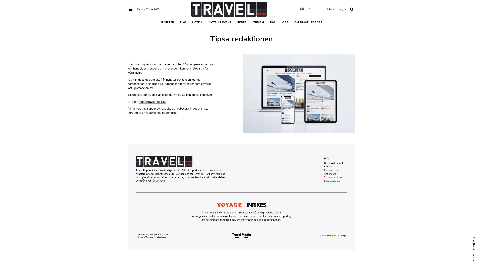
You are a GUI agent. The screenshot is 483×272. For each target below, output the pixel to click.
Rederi (242, 22)
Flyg (183, 22)
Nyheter (167, 22)
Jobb (284, 22)
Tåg (272, 22)
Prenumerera (331, 170)
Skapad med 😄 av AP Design (333, 235)
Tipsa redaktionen (333, 177)
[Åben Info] (333, 9)
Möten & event (220, 22)
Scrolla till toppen (473, 250)
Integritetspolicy (332, 180)
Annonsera (330, 173)
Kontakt (328, 166)
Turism (258, 22)
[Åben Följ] (345, 9)
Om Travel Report (308, 22)
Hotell (197, 22)
